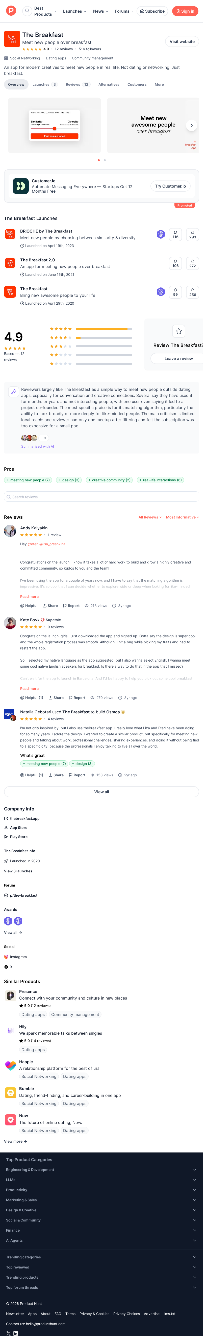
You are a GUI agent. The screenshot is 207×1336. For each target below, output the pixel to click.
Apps (32, 1313)
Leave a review (179, 358)
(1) (34, 697)
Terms (70, 1313)
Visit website (182, 41)
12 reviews (64, 49)
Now (23, 1115)
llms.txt (169, 1313)
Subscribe (155, 11)
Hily (23, 1026)
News (98, 11)
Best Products (43, 11)
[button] (159, 84)
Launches (72, 11)
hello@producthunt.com (45, 1324)
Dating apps (56, 58)
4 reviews (56, 719)
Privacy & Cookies (94, 1313)
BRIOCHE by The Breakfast (46, 231)
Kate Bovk (30, 619)
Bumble (26, 1088)
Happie (26, 1061)
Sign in (187, 11)
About (45, 1313)
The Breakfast (33, 288)
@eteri (33, 544)
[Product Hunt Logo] (11, 11)
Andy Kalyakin (34, 527)
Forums (122, 11)
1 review (54, 535)
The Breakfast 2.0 (37, 259)
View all (101, 791)
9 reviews (56, 627)
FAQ (58, 1313)
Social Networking (25, 58)
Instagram (18, 957)
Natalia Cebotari (35, 711)
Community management (92, 58)
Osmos (113, 711)
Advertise (152, 1313)
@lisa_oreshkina (52, 544)
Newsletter (15, 1313)
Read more (29, 596)
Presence (28, 991)
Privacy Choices (126, 1313)
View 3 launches (18, 871)
